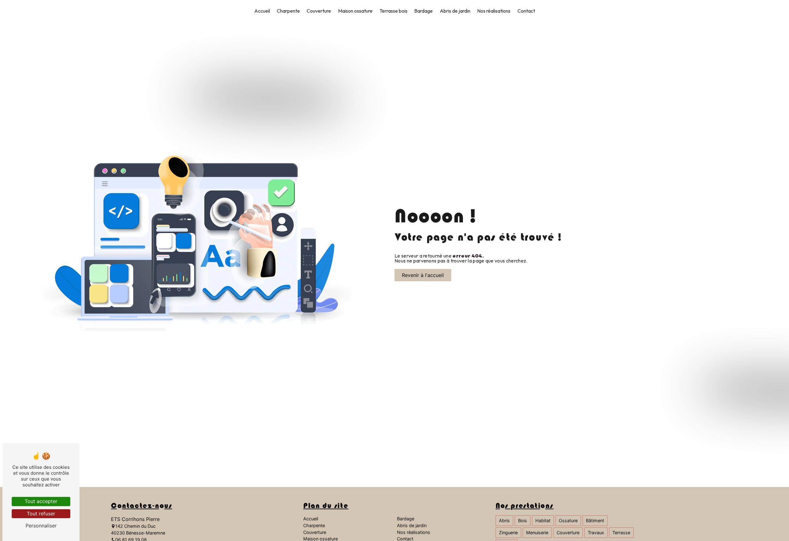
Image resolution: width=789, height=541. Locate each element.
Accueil (262, 11)
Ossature (568, 520)
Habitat (542, 520)
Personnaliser (41, 525)
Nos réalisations (493, 11)
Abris (504, 520)
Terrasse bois (393, 11)
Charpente (288, 11)
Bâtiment (595, 520)
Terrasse (621, 532)
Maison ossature (355, 11)
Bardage (423, 11)
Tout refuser (41, 513)
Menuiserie (537, 532)
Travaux (596, 532)
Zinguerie (508, 532)
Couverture (319, 11)
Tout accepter (41, 501)
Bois (522, 520)
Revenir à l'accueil (423, 275)
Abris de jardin (455, 11)
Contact (526, 11)
